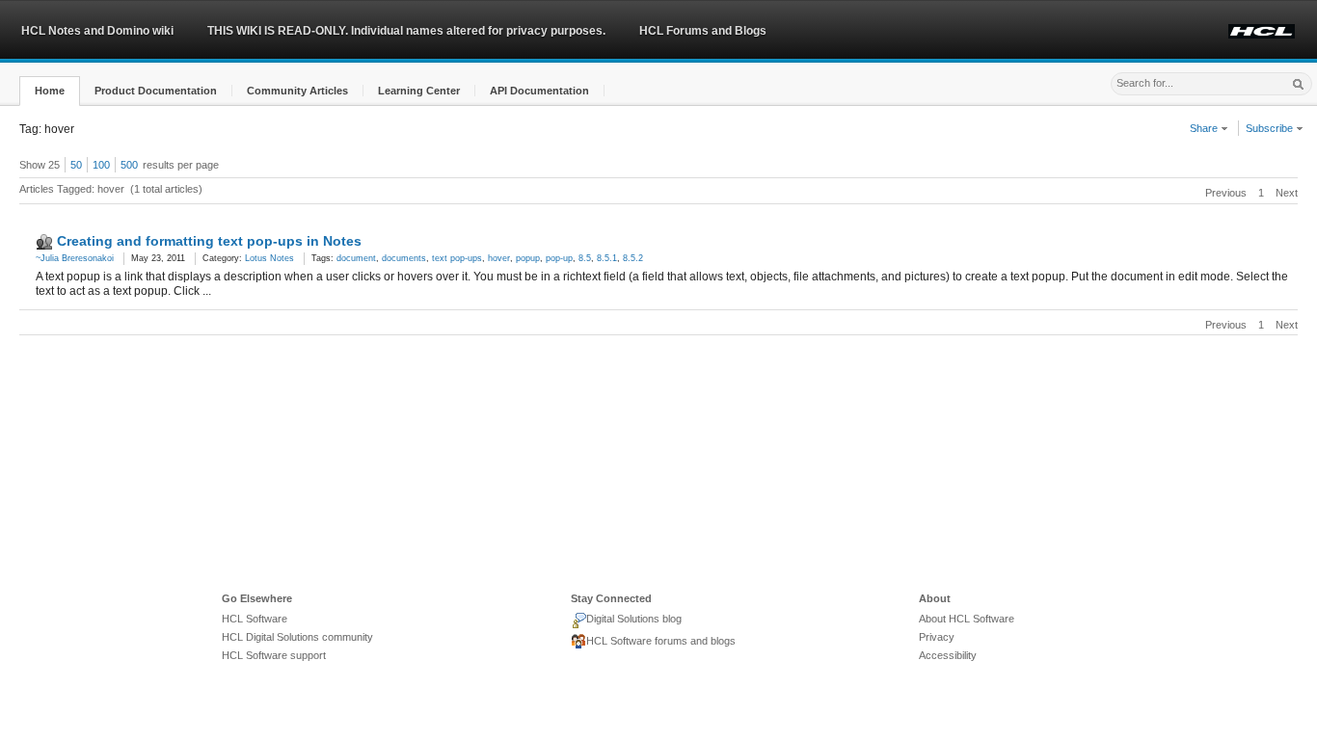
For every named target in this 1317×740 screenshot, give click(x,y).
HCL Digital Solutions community (297, 637)
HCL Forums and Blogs (702, 31)
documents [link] (404, 258)
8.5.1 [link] (607, 258)
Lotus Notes (269, 258)
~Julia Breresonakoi (75, 258)
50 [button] (76, 165)
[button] (49, 91)
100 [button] (101, 165)
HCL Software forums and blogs (661, 641)
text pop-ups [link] (457, 258)
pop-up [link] (559, 258)
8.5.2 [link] (633, 258)
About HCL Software (966, 618)
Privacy (936, 637)
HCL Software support (274, 655)
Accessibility (948, 655)
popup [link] (528, 258)
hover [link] (499, 258)
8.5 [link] (584, 258)
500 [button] (129, 165)
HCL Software (254, 618)
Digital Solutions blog (634, 618)
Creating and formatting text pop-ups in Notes (209, 241)
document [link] (356, 258)
